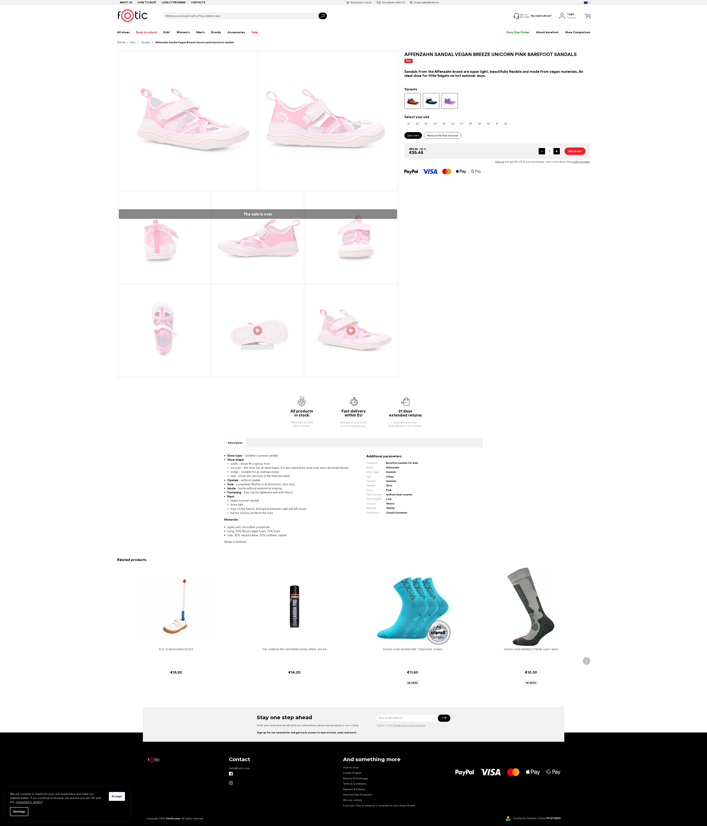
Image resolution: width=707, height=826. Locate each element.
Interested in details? (29, 802)
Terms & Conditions (354, 783)
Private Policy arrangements (409, 725)
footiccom (231, 783)
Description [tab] (235, 442)
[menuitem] (123, 32)
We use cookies (352, 799)
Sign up (499, 161)
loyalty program (581, 161)
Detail (411, 640)
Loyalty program (173, 2)
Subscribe (444, 718)
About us (126, 2)
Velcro (390, 503)
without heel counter (399, 494)
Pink (388, 490)
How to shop (147, 2)
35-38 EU (531, 682)
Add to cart (575, 151)
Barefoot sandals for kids (402, 462)
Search (322, 16)
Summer (391, 481)
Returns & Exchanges (355, 778)
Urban (390, 476)
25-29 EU (412, 682)
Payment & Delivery (354, 789)
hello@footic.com (239, 768)
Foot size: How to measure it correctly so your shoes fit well (379, 805)
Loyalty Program (352, 772)
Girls (389, 485)
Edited (549, 818)
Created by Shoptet (524, 818)
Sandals (391, 471)
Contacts (198, 2)
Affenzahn (392, 467)
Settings (19, 811)
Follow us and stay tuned (231, 774)
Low (388, 498)
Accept (117, 796)
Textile (390, 508)
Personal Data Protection (357, 794)
